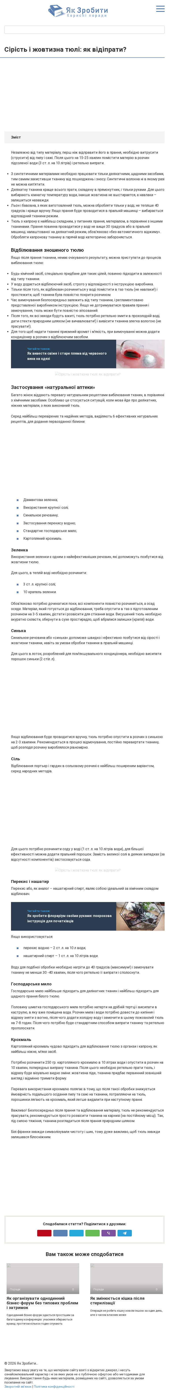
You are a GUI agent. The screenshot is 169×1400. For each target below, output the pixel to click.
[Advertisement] (88, 95)
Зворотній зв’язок (17, 1387)
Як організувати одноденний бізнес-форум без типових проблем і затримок (42, 1303)
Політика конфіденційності (54, 1387)
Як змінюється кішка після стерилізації (117, 1300)
